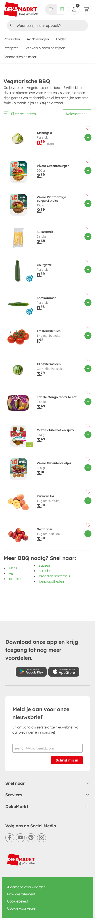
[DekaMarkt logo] (21, 10)
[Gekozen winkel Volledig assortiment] (50, 9)
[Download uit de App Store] (63, 672)
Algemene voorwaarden (26, 887)
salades (45, 570)
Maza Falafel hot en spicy (55, 430)
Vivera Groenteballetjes (54, 463)
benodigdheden (51, 581)
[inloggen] (74, 9)
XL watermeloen (49, 364)
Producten (12, 39)
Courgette (44, 265)
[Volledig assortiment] (62, 9)
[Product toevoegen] (87, 137)
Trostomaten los (49, 331)
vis (11, 573)
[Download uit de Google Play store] (31, 672)
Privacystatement (21, 894)
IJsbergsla (44, 133)
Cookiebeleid (17, 901)
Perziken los (45, 496)
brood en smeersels (54, 576)
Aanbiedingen (38, 39)
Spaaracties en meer (20, 57)
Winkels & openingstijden (45, 48)
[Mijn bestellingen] (86, 9)
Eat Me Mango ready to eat (57, 397)
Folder (61, 39)
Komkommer (46, 298)
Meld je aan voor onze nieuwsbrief (40, 713)
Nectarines (45, 529)
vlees (13, 568)
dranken (15, 578)
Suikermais (45, 232)
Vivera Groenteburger (53, 166)
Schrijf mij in (67, 760)
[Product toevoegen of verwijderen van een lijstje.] (88, 128)
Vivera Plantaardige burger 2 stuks (51, 199)
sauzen (44, 565)
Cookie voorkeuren (22, 908)
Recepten (11, 48)
